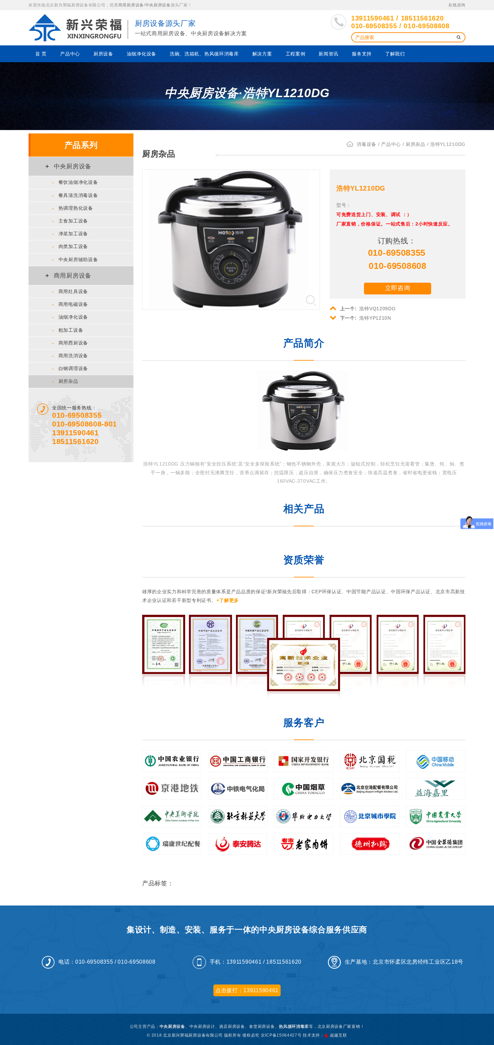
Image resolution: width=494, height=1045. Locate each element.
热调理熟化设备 (72, 208)
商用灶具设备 (70, 291)
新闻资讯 (328, 53)
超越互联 (338, 1035)
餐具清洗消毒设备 (75, 195)
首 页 (41, 53)
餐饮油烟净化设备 (75, 182)
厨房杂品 (65, 381)
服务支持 (362, 53)
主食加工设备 (70, 221)
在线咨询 (456, 5)
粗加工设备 (67, 330)
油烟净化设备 (141, 53)
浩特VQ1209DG (368, 308)
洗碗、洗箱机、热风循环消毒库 (204, 53)
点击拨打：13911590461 (247, 990)
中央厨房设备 (158, 5)
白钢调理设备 (70, 368)
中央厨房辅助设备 (75, 259)
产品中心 (70, 53)
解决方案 (262, 53)
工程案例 (295, 53)
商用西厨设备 (70, 343)
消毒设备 (366, 144)
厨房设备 (103, 53)
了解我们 (395, 53)
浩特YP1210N (365, 318)
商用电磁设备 (70, 304)
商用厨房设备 (131, 5)
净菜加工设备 (70, 233)
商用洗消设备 (70, 355)
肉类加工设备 (70, 246)
